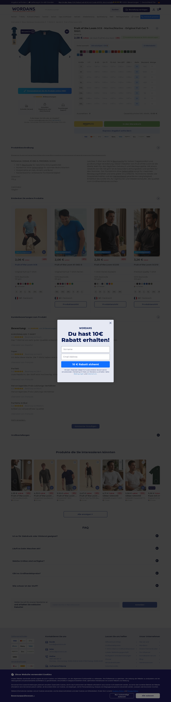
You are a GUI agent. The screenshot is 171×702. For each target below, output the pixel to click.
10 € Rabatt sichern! (85, 364)
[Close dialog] (110, 323)
